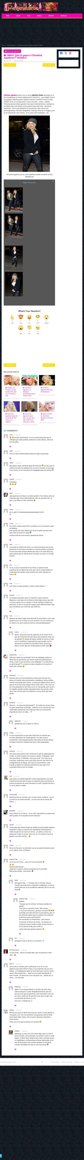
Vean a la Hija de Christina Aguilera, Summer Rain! (47, 417)
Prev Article (10, 65)
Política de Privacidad (66, 1062)
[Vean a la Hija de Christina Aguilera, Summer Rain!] (47, 406)
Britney (39, 16)
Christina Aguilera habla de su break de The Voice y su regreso (11, 418)
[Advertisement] (42, 31)
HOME (7, 16)
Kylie (28, 16)
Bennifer (51, 16)
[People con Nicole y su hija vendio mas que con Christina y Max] (12, 380)
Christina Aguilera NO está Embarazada (46, 390)
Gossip (18, 16)
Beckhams (64, 16)
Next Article (48, 65)
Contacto (76, 1062)
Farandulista (3, 1062)
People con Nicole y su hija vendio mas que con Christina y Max (10, 392)
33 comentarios (19, 60)
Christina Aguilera (13, 51)
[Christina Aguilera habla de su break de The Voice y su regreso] (12, 406)
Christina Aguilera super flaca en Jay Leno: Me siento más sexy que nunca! (29, 418)
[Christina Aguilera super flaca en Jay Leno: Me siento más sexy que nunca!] (29, 406)
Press (82, 1062)
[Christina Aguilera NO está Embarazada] (47, 380)
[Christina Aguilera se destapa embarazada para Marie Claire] (29, 380)
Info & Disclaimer (55, 1062)
